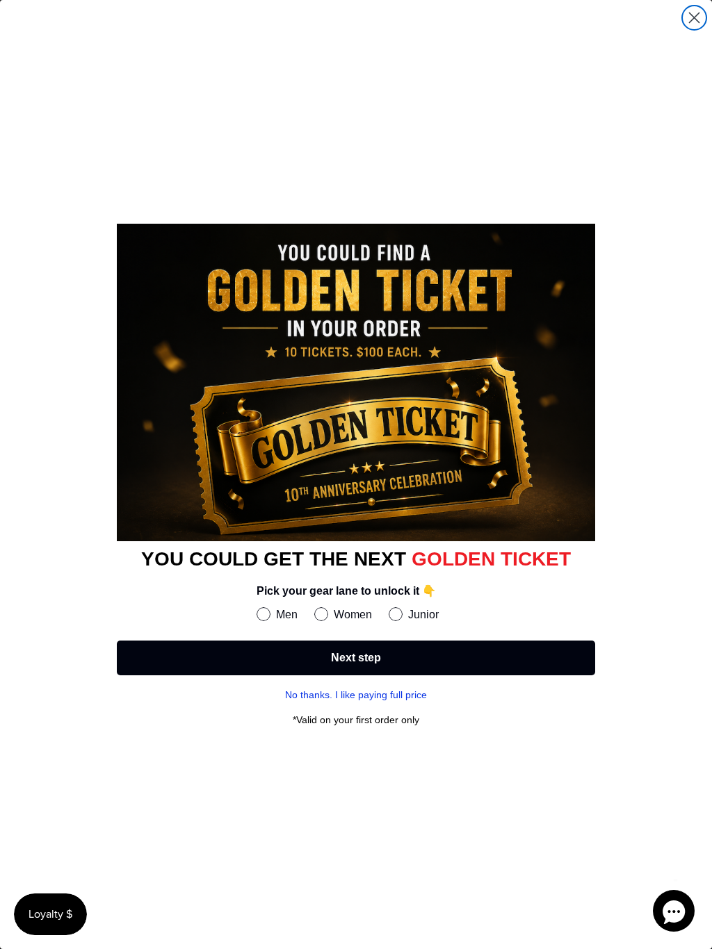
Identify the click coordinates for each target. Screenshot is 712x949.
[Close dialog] (694, 18)
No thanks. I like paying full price (356, 694)
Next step (356, 657)
